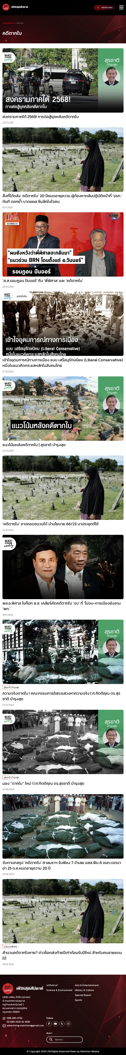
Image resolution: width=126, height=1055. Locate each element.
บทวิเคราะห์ (52, 985)
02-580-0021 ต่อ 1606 (18, 1022)
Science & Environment (59, 990)
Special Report (83, 995)
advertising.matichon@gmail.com (25, 1025)
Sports (78, 1000)
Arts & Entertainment (87, 985)
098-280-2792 (14, 1018)
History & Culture (84, 990)
